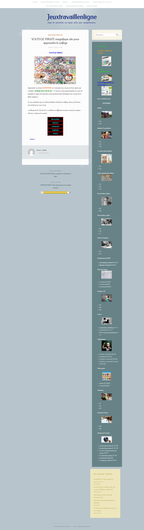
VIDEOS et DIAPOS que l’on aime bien (102, 2)
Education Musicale (104, 265)
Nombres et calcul (104, 354)
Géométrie (102, 356)
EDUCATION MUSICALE (55, 35)
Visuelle (101, 386)
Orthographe (103, 287)
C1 (100, 251)
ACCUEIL (35, 2)
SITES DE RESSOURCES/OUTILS (54, 6)
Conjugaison (103, 282)
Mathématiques (101, 339)
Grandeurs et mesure (105, 359)
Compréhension (103, 330)
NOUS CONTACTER (91, 6)
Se (100, 446)
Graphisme (105, 238)
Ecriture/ (99, 238)
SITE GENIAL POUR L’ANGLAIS (103, 495)
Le (100, 455)
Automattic (87, 526)
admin (44, 150)
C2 (113, 265)
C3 (100, 233)
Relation (107, 332)
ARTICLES (65, 2)
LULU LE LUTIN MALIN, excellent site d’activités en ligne (55, 173)
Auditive (101, 383)
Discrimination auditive (103, 193)
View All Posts (44, 153)
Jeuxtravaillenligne (72, 17)
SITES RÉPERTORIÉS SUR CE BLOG (80, 2)
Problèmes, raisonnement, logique (108, 361)
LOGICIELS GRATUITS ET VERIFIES (75, 6)
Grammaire (102, 284)
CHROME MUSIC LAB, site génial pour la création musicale (55, 185)
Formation (102, 450)
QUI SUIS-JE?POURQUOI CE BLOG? (49, 2)
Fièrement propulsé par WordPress (62, 526)
